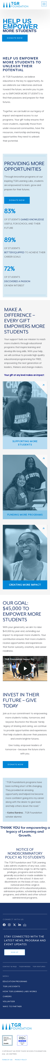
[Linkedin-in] (19, 924)
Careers (7, 996)
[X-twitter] (14, 924)
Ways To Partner (12, 1006)
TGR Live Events (11, 986)
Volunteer (9, 1001)
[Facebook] (4, 924)
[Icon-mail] (24, 924)
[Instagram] (9, 924)
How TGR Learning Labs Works (20, 991)
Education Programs (15, 981)
